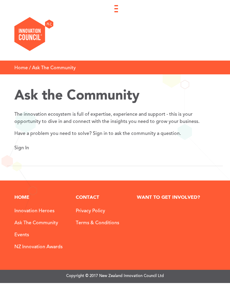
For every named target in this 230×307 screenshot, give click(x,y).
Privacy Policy (90, 211)
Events (21, 235)
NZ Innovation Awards (38, 247)
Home (21, 68)
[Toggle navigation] (116, 6)
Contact (87, 197)
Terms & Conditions (97, 223)
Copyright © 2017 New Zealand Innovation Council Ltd (115, 276)
